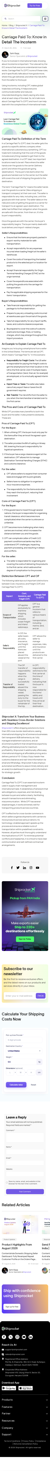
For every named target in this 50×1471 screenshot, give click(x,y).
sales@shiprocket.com (15, 1354)
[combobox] (24, 1051)
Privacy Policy (28, 1441)
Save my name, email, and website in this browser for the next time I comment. (24, 1182)
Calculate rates (16, 1084)
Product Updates (9, 1239)
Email (8, 1158)
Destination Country (14, 1046)
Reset (33, 1084)
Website (9, 1169)
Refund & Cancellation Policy (26, 1444)
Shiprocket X (7, 728)
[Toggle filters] (45, 18)
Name (9, 1147)
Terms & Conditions (12, 1441)
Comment (10, 1130)
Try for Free (34, 5)
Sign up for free (12, 1306)
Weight (9, 1057)
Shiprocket (32, 56)
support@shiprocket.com (16, 1349)
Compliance (41, 1441)
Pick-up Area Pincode (14, 1035)
